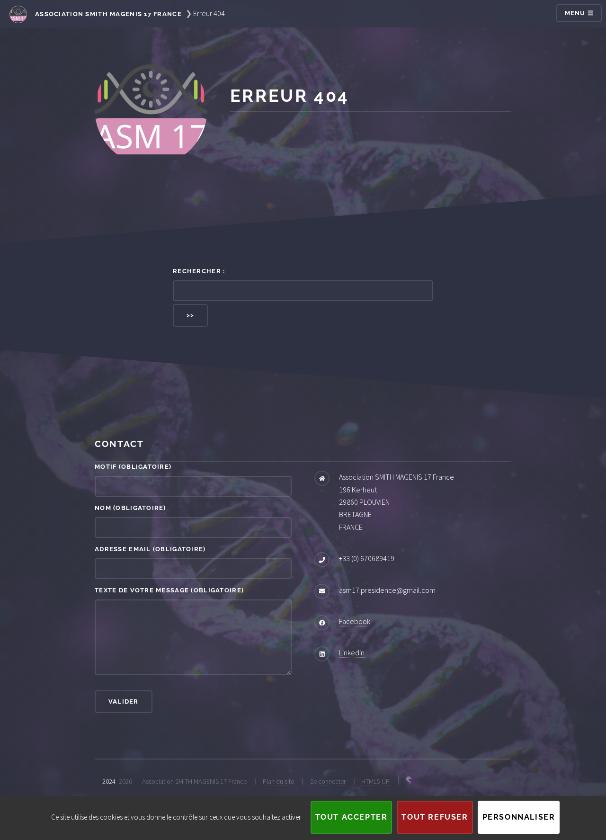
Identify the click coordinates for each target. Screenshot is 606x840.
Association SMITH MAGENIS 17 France (107, 14)
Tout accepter (351, 817)
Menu (576, 13)
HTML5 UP (375, 781)
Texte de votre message (169, 590)
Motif (133, 466)
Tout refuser (434, 817)
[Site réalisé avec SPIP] (409, 781)
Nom (130, 507)
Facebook (354, 621)
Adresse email (150, 549)
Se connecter (328, 781)
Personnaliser (518, 817)
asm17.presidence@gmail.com (387, 590)
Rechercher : (199, 271)
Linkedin (352, 652)
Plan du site (278, 781)
